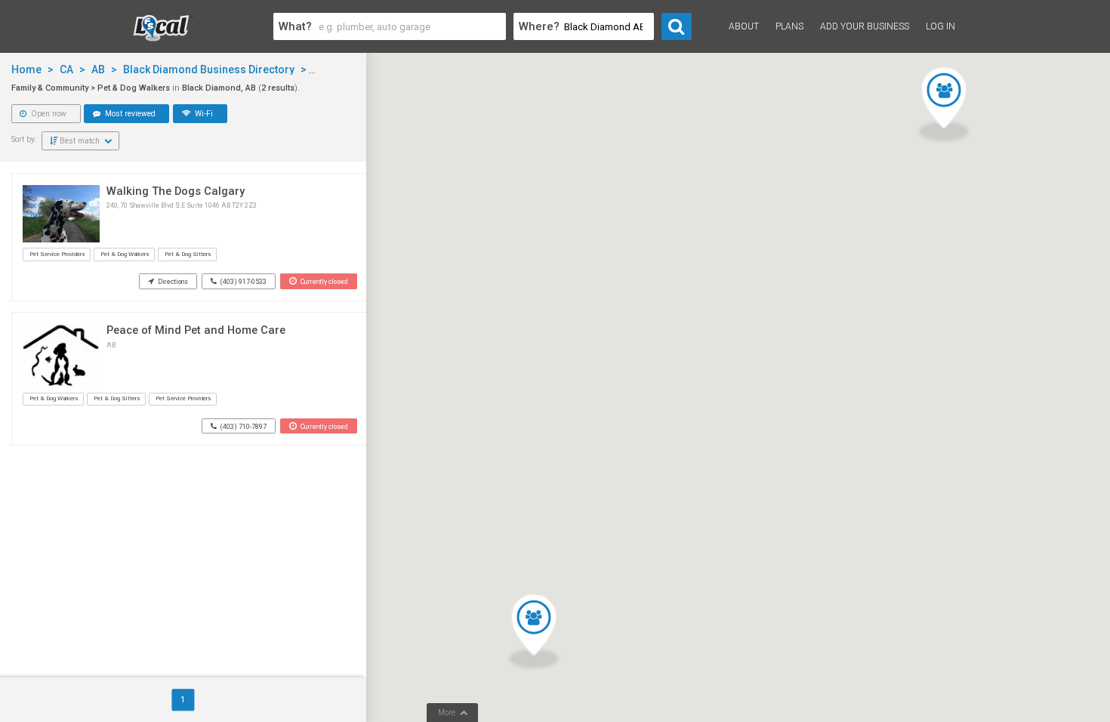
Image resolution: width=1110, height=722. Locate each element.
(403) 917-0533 (243, 281)
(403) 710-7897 (243, 426)
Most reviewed (129, 114)
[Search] (676, 26)
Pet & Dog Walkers (124, 254)
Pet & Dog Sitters (188, 254)
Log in (940, 26)
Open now (47, 114)
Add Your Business (864, 26)
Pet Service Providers (57, 254)
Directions (172, 281)
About (744, 26)
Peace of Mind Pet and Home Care (195, 330)
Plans (789, 26)
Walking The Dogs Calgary (175, 191)
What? (295, 26)
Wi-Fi (203, 114)
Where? (539, 26)
